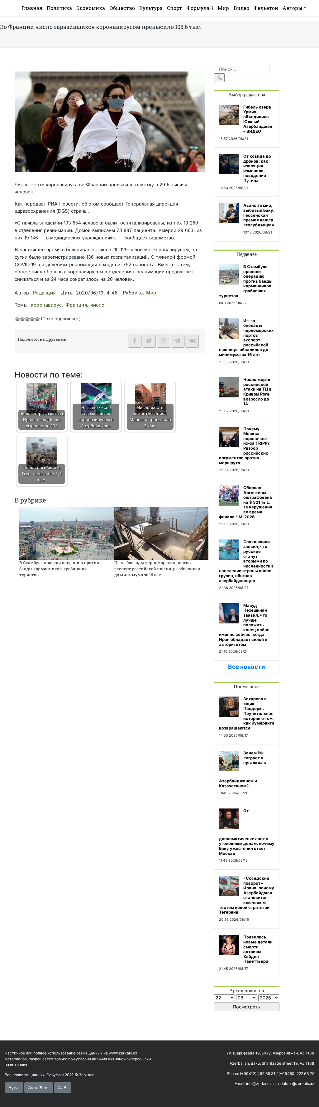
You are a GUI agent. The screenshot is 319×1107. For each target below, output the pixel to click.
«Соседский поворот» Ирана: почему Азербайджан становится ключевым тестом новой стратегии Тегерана (246, 895)
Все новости (246, 666)
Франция (76, 305)
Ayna (13, 1087)
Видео (241, 8)
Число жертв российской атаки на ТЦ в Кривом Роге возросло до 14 (257, 391)
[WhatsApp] (163, 340)
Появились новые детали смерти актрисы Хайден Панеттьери (258, 949)
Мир (223, 8)
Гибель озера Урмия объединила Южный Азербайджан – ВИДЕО (257, 119)
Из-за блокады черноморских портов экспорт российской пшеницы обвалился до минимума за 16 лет (157, 568)
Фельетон (266, 8)
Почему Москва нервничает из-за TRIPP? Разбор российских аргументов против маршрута (244, 445)
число (97, 305)
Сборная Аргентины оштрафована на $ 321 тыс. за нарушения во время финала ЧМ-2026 (245, 502)
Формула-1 (200, 8)
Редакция (44, 293)
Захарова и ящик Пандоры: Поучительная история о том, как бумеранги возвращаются (246, 713)
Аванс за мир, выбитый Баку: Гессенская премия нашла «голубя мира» (258, 215)
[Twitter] (148, 340)
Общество (122, 8)
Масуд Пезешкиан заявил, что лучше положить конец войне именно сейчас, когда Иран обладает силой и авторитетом (244, 625)
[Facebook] (134, 340)
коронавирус (46, 305)
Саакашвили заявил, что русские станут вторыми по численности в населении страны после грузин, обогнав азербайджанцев (246, 561)
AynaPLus (38, 1087)
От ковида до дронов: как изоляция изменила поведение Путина (257, 168)
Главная (31, 8)
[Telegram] (177, 340)
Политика (59, 8)
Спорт (174, 8)
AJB (62, 1087)
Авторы (292, 8)
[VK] (191, 340)
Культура (151, 8)
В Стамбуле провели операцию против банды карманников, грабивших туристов (59, 568)
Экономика (90, 8)
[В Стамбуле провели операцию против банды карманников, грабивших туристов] (70, 532)
